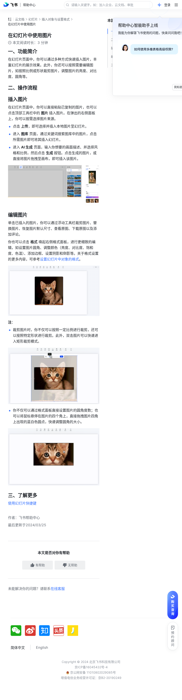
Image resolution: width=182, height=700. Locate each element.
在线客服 (58, 588)
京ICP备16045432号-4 (91, 667)
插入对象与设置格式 (56, 19)
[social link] (18, 630)
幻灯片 (33, 19)
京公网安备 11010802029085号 (92, 672)
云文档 (19, 19)
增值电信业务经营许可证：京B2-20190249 (91, 678)
